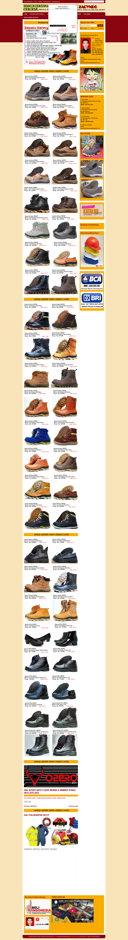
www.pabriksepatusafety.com (64, 936)
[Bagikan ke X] (28, 802)
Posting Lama (73, 806)
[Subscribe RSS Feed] (97, 28)
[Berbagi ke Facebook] (30, 802)
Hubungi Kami (56, 1)
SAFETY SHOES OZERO (93, 936)
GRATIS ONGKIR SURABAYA (31, 17)
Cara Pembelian (28, 1)
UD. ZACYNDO (81, 936)
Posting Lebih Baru (30, 806)
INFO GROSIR (77, 14)
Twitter (92, 28)
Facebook (84, 28)
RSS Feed (100, 28)
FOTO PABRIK (87, 14)
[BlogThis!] (26, 802)
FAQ (35, 1)
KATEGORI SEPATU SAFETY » (37, 14)
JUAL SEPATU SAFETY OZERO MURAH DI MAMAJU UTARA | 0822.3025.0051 (50, 791)
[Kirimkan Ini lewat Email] (25, 802)
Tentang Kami (47, 1)
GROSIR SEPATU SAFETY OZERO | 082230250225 (41, 936)
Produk (40, 1)
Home (25, 14)
